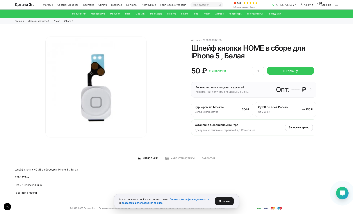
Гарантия (116, 4)
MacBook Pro (98, 13)
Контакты (131, 4)
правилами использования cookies (142, 202)
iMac (127, 13)
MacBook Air (79, 13)
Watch (207, 13)
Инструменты (255, 13)
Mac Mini (140, 13)
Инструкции (149, 4)
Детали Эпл (25, 4)
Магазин (48, 4)
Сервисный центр (68, 4)
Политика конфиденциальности (114, 208)
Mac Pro (171, 13)
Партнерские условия (173, 4)
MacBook (115, 13)
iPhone (184, 13)
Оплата (102, 4)
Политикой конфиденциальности (189, 199)
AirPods (219, 13)
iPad (196, 13)
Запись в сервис (299, 127)
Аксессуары (235, 13)
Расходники (274, 13)
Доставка (88, 4)
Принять (224, 201)
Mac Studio (156, 13)
